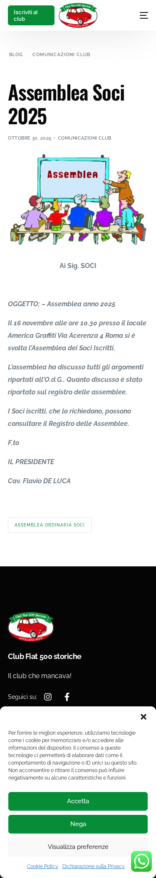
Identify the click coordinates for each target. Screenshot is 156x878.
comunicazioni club (84, 138)
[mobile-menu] (135, 15)
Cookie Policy (42, 866)
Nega (78, 824)
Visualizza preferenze (78, 847)
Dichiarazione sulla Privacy (93, 866)
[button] (143, 717)
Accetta (78, 801)
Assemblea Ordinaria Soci (50, 525)
